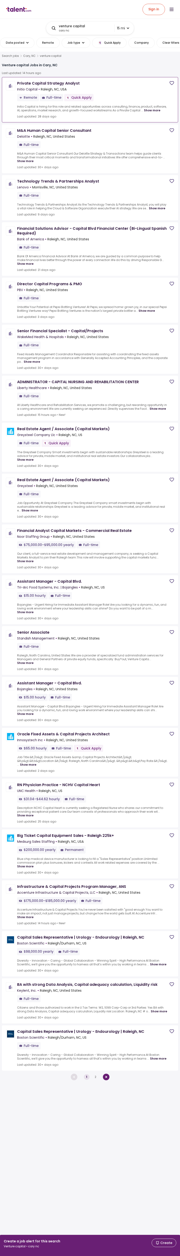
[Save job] (171, 83)
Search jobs (10, 56)
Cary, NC (29, 56)
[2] (106, 1077)
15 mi (121, 28)
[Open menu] (171, 9)
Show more (152, 110)
